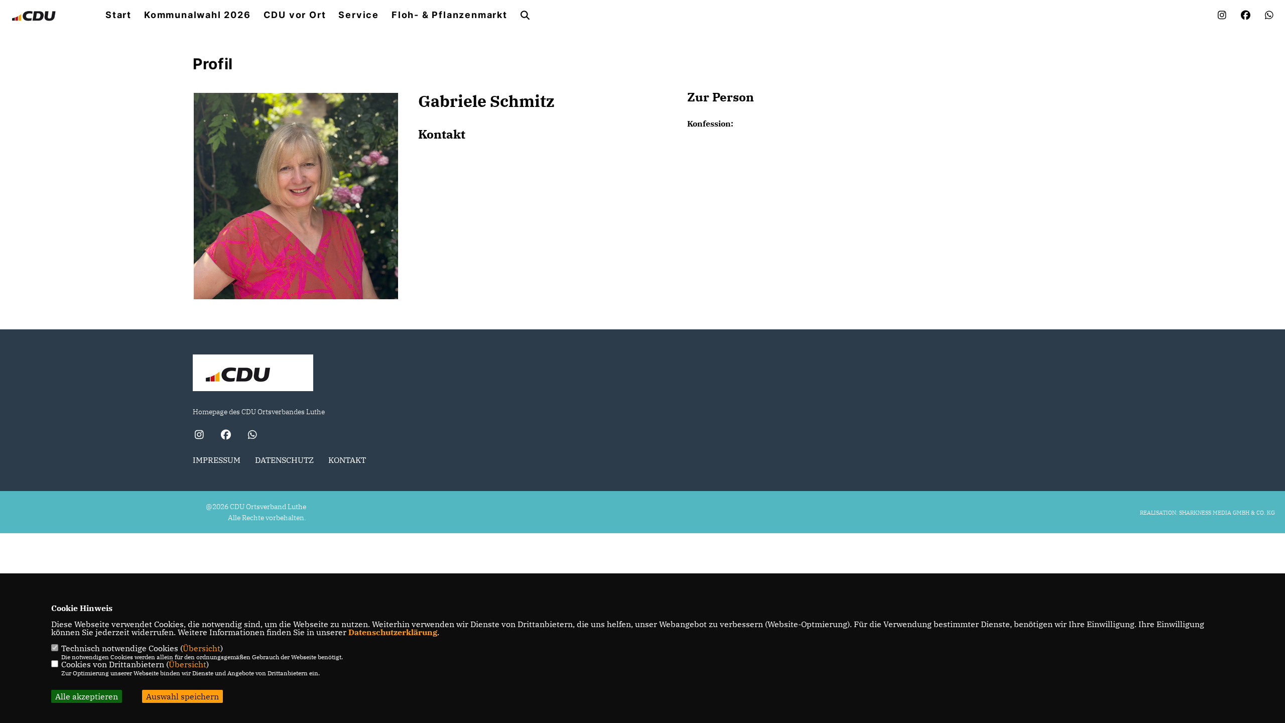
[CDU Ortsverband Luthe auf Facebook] (225, 435)
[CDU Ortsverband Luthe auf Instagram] (199, 435)
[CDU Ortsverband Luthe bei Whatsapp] (252, 435)
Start (118, 15)
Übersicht (201, 648)
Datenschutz (284, 460)
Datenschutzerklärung (392, 632)
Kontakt (347, 460)
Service (358, 15)
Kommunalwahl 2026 (197, 15)
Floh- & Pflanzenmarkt (449, 15)
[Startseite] (253, 374)
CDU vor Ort (295, 15)
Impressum (216, 460)
